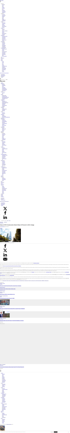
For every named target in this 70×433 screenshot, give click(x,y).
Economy (3, 50)
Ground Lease (3, 23)
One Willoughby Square (22, 280)
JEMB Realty (43, 280)
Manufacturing (3, 103)
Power (1, 59)
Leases (2, 21)
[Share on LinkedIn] (5, 256)
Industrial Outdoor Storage (5, 102)
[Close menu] (0, 80)
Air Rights (3, 119)
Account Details (3, 74)
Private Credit (3, 52)
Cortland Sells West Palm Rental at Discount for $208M (7, 298)
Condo (3, 86)
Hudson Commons (9, 280)
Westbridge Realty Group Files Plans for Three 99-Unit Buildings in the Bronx (12, 320)
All (2, 153)
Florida (1, 296)
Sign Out (8, 201)
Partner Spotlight (4, 68)
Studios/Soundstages (4, 105)
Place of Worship (4, 125)
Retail (3, 6)
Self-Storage (3, 104)
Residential (3, 4)
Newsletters (2, 196)
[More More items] (2, 60)
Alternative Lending (4, 167)
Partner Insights (4, 189)
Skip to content (1, 0)
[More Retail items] (2, 94)
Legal (2, 63)
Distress (3, 31)
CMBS (3, 149)
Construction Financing (4, 148)
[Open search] (0, 78)
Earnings (3, 168)
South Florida (3, 139)
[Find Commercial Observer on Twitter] (5, 210)
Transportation (3, 69)
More (1, 60)
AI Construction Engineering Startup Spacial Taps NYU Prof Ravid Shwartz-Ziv (12, 366)
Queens (3, 17)
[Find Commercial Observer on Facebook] (5, 214)
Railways (3, 130)
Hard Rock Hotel (4, 280)
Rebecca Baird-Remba (2, 226)
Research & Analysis (4, 188)
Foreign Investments (4, 51)
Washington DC (4, 138)
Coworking (3, 92)
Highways (3, 129)
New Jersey (1, 292)
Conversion (3, 44)
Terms (7, 220)
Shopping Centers (4, 95)
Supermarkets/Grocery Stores (5, 97)
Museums (3, 124)
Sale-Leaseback (4, 395)
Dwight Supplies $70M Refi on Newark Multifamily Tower (7, 294)
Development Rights (4, 121)
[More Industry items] (3, 3)
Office (3, 5)
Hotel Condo (3, 87)
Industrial (3, 7)
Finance (4, 283)
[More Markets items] (3, 13)
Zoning (3, 180)
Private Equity (3, 53)
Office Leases (3, 22)
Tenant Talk (3, 25)
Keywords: (1, 280)
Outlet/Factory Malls (4, 96)
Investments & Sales (5, 295)
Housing (3, 177)
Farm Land (3, 112)
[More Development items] (4, 41)
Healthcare (2, 114)
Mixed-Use (3, 12)
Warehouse (3, 106)
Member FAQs (2, 76)
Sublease (3, 24)
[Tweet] (5, 252)
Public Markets (4, 54)
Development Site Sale (4, 36)
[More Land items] (2, 111)
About (1, 418)
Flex (2, 93)
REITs (3, 55)
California (1, 284)
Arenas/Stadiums (4, 120)
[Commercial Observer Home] (2, 2)
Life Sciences (3, 379)
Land (1, 111)
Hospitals (3, 115)
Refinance (3, 32)
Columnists (3, 187)
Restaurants (3, 110)
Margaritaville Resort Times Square (15, 280)
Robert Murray (26, 280)
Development (2, 41)
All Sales (3, 40)
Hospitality (3, 8)
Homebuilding (3, 85)
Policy (3, 64)
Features (3, 186)
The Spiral (29, 280)
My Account (5, 201)
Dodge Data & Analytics (38, 280)
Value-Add (3, 157)
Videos (3, 70)
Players (3, 62)
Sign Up (3, 201)
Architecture (3, 42)
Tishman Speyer (46, 280)
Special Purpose (4, 380)
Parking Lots (3, 113)
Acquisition (3, 388)
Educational (3, 122)
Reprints (2, 195)
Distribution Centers (4, 101)
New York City (3, 15)
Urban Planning (4, 179)
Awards (3, 61)
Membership (3, 419)
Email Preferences (3, 75)
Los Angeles (3, 14)
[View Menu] (0, 1)
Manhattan (3, 16)
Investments (2, 35)
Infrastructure (3, 381)
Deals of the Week (4, 26)
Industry (2, 82)
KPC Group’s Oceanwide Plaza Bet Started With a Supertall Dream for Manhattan (10, 285)
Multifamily (3, 84)
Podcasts (3, 71)
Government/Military (4, 123)
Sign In (1, 201)
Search (6, 79)
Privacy (9, 220)
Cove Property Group (33, 280)
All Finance (3, 34)
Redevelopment (4, 45)
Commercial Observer (9, 424)
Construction (3, 43)
